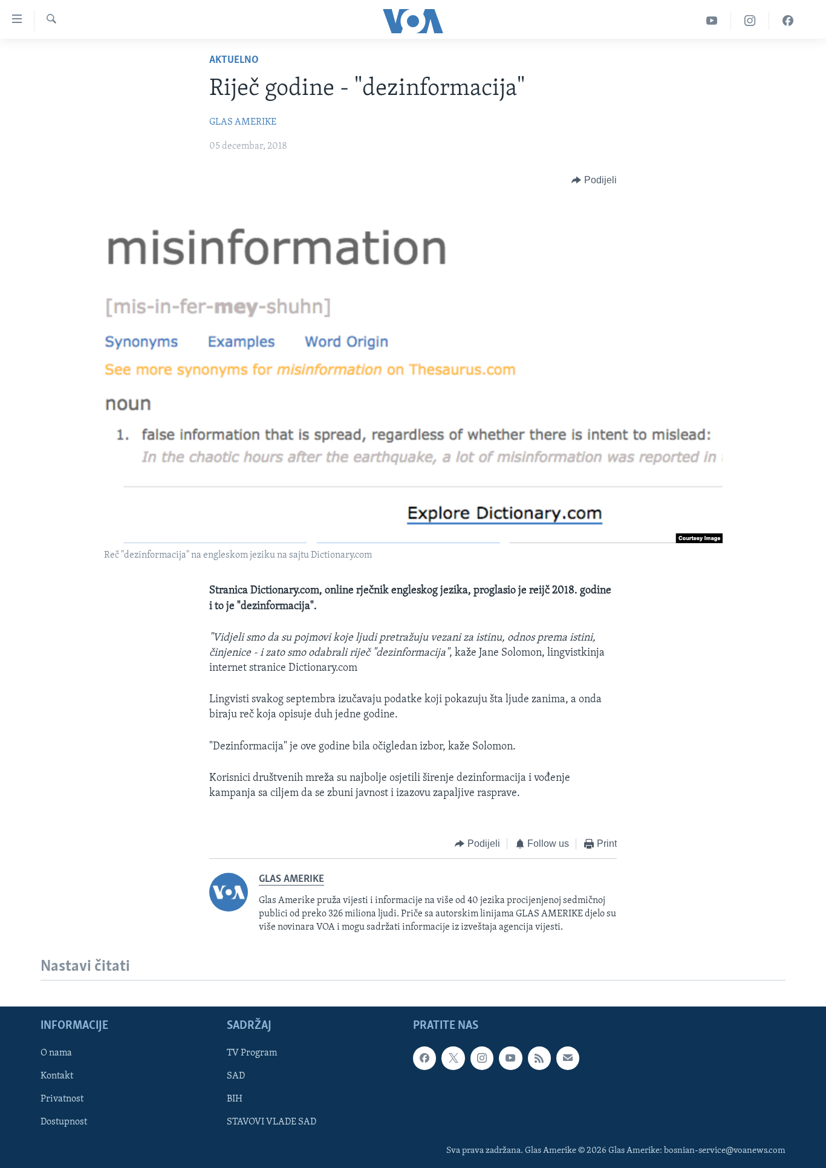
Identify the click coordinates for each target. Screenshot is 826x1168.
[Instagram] (750, 20)
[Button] (594, 180)
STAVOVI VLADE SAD (271, 1122)
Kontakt (57, 1076)
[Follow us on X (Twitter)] (452, 1057)
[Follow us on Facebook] (424, 1057)
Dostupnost (64, 1122)
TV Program (252, 1053)
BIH (234, 1099)
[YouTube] (712, 20)
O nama (56, 1053)
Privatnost (62, 1099)
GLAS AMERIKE (242, 122)
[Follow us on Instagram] (481, 1057)
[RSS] (539, 1057)
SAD (236, 1076)
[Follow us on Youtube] (510, 1057)
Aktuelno (234, 60)
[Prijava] (567, 1057)
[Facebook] (788, 20)
